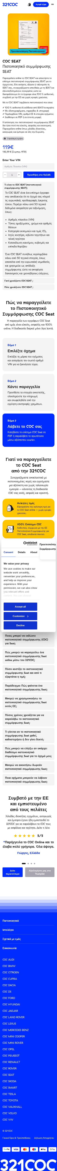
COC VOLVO (10, 1113)
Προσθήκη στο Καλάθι (39, 174)
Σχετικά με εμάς (12, 939)
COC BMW (9, 966)
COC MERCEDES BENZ (16, 1030)
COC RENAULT (11, 1062)
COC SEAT (8, 1074)
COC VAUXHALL (12, 1106)
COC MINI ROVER (13, 1042)
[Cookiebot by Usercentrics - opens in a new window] (26, 543)
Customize (19, 616)
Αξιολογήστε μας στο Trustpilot (40, 872)
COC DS (7, 991)
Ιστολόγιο (8, 929)
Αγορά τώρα (41, 4)
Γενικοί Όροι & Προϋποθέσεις (16, 1137)
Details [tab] (22, 552)
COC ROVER (10, 1068)
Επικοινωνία (10, 948)
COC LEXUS (9, 1023)
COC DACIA (9, 985)
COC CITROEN (11, 972)
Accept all (20, 606)
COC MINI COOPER (14, 1036)
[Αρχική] (10, 4)
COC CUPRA (10, 978)
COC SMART (10, 1087)
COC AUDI (8, 959)
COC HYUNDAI (11, 1004)
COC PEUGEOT (11, 1055)
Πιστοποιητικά (11, 920)
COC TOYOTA (10, 1100)
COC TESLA (9, 1094)
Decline (20, 625)
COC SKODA (9, 1081)
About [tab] (33, 552)
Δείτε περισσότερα (12, 872)
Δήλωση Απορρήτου (44, 1137)
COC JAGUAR (10, 1010)
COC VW (8, 1119)
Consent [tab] (8, 552)
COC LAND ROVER (14, 1017)
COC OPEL (9, 1049)
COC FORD (9, 998)
